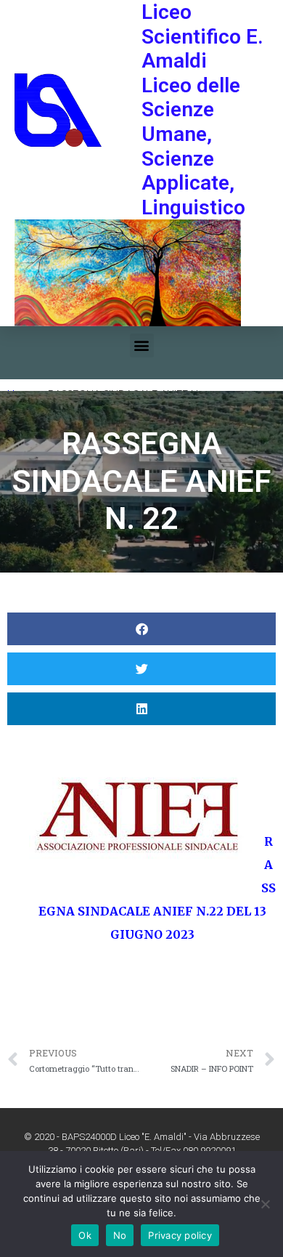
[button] (142, 345)
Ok (84, 1235)
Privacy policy (180, 1235)
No (120, 1235)
